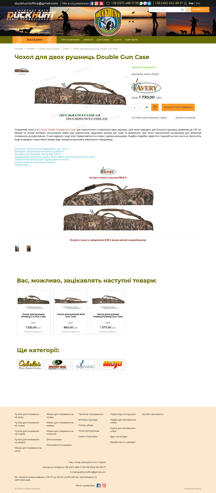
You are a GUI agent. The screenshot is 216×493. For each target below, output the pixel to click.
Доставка (103, 39)
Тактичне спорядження (90, 414)
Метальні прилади (88, 419)
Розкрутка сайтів (192, 489)
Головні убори (85, 425)
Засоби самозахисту (153, 414)
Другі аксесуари (118, 436)
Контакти (131, 39)
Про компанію (70, 39)
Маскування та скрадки (59, 445)
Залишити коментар (185, 117)
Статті (117, 39)
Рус (198, 3)
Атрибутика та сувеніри (122, 442)
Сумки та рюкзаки (87, 436)
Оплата (88, 39)
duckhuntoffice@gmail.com (36, 3)
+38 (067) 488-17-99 (74, 467)
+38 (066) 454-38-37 (95, 467)
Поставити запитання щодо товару (149, 117)
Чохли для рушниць (88, 431)
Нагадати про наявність (178, 107)
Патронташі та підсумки (123, 414)
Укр (191, 3)
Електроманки (54, 439)
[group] (80, 97)
